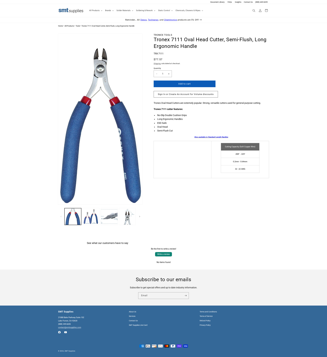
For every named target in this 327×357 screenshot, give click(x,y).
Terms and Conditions (208, 312)
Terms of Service (206, 316)
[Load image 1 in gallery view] (73, 216)
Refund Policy (205, 321)
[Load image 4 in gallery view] (127, 216)
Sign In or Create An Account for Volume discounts (186, 94)
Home (60, 26)
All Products (69, 26)
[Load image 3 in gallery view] (109, 216)
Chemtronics (170, 20)
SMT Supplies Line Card (138, 325)
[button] (95, 11)
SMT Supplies (70, 351)
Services (132, 316)
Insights (238, 2)
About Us (132, 312)
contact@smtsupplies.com (69, 327)
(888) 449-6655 (261, 2)
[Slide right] (139, 216)
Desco (144, 20)
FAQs (230, 2)
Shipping (157, 63)
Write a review (163, 254)
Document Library (217, 2)
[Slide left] (61, 216)
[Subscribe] (186, 295)
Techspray (153, 20)
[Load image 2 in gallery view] (91, 216)
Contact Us (248, 2)
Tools (78, 26)
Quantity (157, 68)
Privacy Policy (205, 325)
